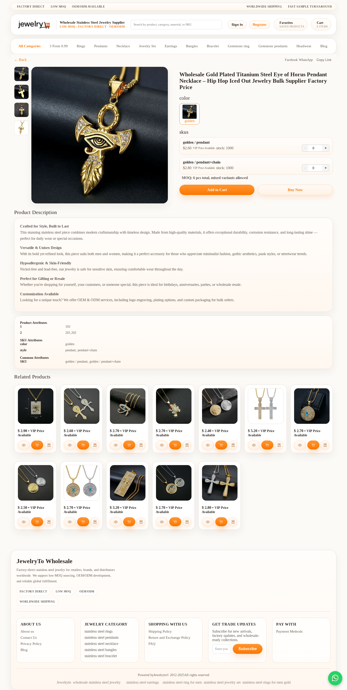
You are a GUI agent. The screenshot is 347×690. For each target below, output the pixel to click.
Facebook (291, 60)
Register (259, 24)
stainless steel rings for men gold (266, 682)
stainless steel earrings (142, 682)
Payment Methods (289, 631)
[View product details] (24, 445)
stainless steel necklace (101, 644)
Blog (24, 650)
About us (27, 631)
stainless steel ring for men (182, 682)
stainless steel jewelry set (222, 682)
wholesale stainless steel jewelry (97, 682)
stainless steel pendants (101, 637)
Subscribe (247, 649)
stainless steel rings (99, 631)
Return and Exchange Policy (169, 637)
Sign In (237, 24)
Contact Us (29, 637)
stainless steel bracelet (101, 656)
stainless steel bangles (101, 650)
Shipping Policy (160, 631)
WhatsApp (306, 60)
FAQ (151, 644)
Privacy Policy (31, 644)
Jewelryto (160, 675)
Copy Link (324, 60)
